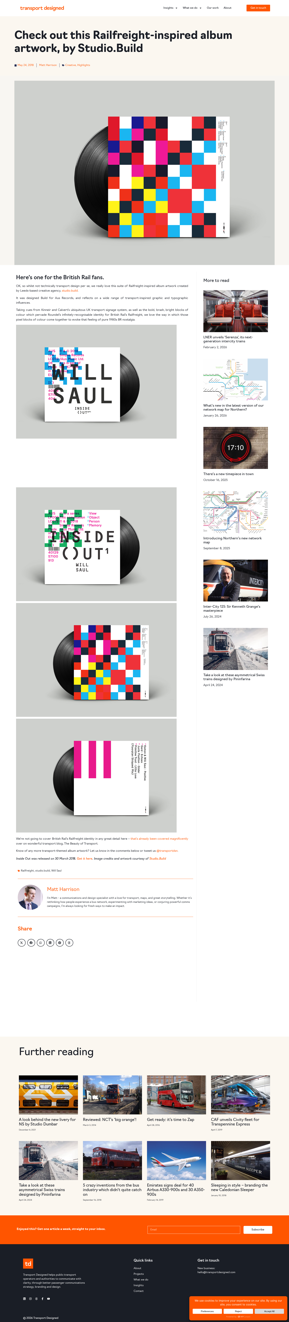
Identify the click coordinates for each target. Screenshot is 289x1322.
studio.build (70, 290)
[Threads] (36, 1298)
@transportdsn (167, 851)
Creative (70, 65)
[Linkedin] (24, 1298)
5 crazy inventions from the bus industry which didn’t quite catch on (112, 1190)
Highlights (83, 65)
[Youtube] (48, 1298)
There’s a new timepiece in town (228, 474)
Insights (168, 8)
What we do (190, 8)
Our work (213, 8)
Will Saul (56, 871)
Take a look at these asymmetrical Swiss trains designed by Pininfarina (42, 1190)
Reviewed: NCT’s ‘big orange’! (109, 1120)
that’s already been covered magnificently (159, 839)
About (227, 8)
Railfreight (27, 871)
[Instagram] (30, 1298)
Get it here (84, 858)
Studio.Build (157, 858)
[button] (22, 943)
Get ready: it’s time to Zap (170, 1120)
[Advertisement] (102, 463)
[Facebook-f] (42, 1298)
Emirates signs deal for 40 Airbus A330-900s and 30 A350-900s (176, 1190)
